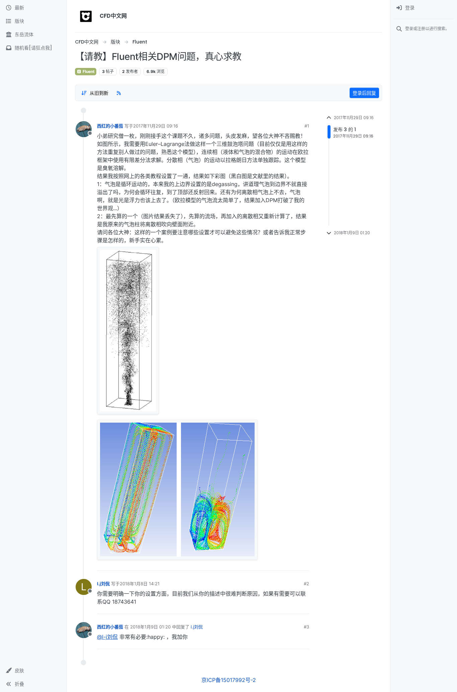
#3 (306, 626)
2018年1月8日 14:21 (140, 583)
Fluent (88, 71)
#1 (306, 125)
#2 (306, 583)
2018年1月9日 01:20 (150, 626)
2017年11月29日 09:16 (155, 125)
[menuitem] (423, 8)
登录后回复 (364, 93)
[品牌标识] (86, 16)
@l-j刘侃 (107, 636)
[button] (33, 670)
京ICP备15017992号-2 (228, 680)
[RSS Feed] (118, 93)
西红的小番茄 (110, 125)
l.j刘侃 (103, 583)
